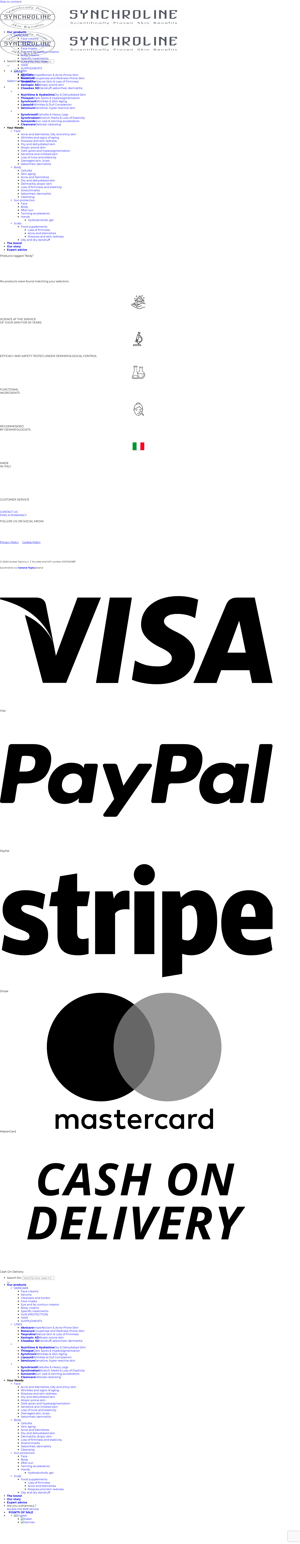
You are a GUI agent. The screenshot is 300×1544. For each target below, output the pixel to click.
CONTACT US (9, 512)
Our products (16, 32)
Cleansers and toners (35, 45)
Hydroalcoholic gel (40, 220)
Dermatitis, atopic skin (36, 183)
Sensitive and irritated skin (39, 154)
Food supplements (34, 226)
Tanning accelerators (35, 213)
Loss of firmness (39, 230)
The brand (14, 243)
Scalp (17, 223)
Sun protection (24, 200)
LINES (18, 71)
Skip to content (11, 1)
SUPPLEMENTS (31, 68)
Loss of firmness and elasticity (41, 187)
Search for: (14, 61)
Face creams (29, 38)
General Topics (27, 567)
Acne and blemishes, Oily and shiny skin (48, 134)
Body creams (30, 55)
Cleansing (28, 197)
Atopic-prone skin (33, 147)
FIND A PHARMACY (13, 515)
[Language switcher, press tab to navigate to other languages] (20, 1515)
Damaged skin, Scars (35, 160)
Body (17, 167)
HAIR (24, 65)
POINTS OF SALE (20, 1512)
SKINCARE (21, 35)
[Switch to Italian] (26, 1519)
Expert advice (17, 249)
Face (17, 131)
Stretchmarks (30, 190)
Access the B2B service (23, 1509)
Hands (25, 216)
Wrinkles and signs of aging (40, 137)
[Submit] (8, 65)
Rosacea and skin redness (39, 141)
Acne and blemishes (35, 177)
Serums (26, 42)
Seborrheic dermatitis (36, 164)
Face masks (29, 48)
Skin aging (28, 174)
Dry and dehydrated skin (38, 144)
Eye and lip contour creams (40, 51)
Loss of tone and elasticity (38, 157)
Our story (14, 246)
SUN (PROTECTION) (34, 61)
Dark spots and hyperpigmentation (45, 150)
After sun (27, 210)
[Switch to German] (28, 1522)
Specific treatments (34, 58)
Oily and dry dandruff (35, 239)
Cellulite (26, 170)
